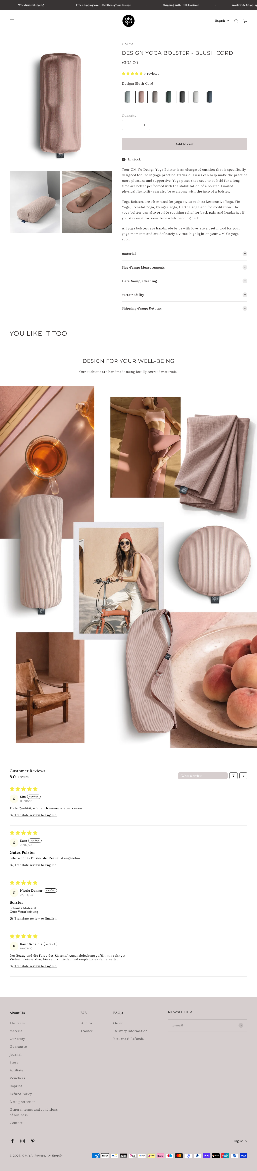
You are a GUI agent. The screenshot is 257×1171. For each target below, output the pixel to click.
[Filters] (233, 775)
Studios (86, 1023)
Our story (17, 1039)
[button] (133, 73)
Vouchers (17, 1078)
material (16, 1031)
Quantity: (129, 116)
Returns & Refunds (128, 1039)
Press (14, 1062)
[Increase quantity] (144, 125)
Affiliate (16, 1070)
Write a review (191, 776)
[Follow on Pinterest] (33, 1141)
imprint (16, 1086)
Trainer (87, 1031)
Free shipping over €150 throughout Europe (85, 5)
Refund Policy (21, 1094)
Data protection (23, 1102)
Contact (16, 1123)
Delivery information (130, 1031)
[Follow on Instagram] (22, 1141)
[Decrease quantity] (128, 125)
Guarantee (18, 1046)
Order (118, 1023)
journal (16, 1054)
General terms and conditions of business (34, 1112)
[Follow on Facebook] (12, 1141)
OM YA (128, 44)
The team (17, 1023)
